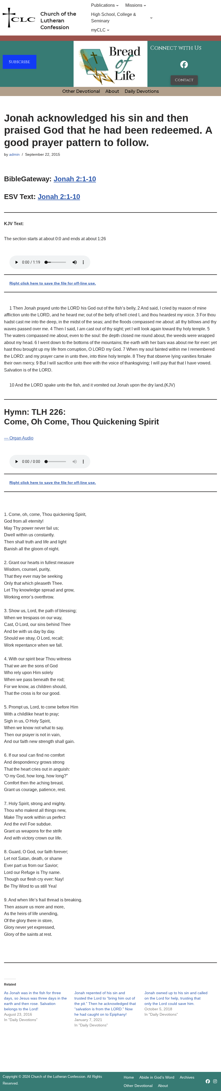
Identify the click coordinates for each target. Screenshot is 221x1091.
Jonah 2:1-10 (75, 179)
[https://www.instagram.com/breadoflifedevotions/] (215, 1081)
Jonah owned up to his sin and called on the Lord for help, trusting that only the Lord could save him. (176, 998)
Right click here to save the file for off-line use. (52, 283)
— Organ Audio (18, 438)
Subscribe (19, 62)
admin (14, 154)
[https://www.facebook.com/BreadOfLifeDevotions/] (184, 66)
